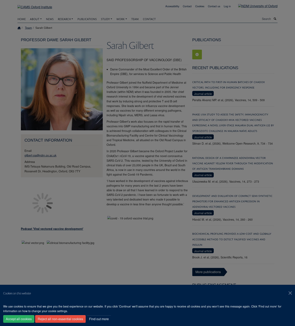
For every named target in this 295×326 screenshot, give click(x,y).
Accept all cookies (19, 319)
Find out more (99, 319)
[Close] (290, 293)
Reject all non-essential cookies (60, 319)
